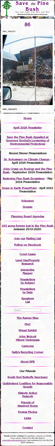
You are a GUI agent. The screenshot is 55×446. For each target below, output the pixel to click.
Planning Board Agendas (27, 216)
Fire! (28, 324)
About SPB (28, 361)
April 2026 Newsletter (27, 127)
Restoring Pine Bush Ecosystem (24, 178)
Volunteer (27, 200)
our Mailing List (30, 238)
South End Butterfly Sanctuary (27, 377)
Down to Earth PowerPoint (19, 188)
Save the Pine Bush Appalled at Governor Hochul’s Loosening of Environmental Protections (27, 140)
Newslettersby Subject (27, 281)
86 (28, 24)
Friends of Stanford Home (27, 404)
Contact (27, 427)
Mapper (28, 273)
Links (27, 418)
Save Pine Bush (32, 6)
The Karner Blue (28, 318)
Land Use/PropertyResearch (28, 262)
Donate (27, 207)
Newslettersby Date (27, 290)
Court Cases (28, 254)
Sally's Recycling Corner (27, 352)
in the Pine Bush (36, 225)
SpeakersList (27, 300)
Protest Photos (27, 412)
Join (17, 238)
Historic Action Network (27, 394)
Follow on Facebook (27, 244)
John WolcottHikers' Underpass (27, 338)
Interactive (27, 269)
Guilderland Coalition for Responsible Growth (28, 385)
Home (28, 118)
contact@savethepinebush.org (14, 440)
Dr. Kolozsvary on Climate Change (27, 159)
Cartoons (28, 346)
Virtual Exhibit (27, 330)
